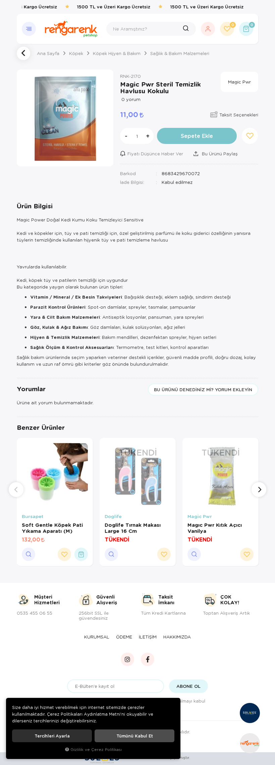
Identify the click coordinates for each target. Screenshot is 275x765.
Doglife (113, 516)
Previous (16, 489)
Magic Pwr (199, 516)
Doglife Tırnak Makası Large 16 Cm (133, 528)
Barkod (128, 173)
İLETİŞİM (148, 637)
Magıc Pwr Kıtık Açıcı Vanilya (214, 528)
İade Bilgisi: (132, 182)
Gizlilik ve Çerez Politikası (96, 749)
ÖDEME (124, 637)
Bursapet (32, 516)
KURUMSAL (96, 637)
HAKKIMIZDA (177, 637)
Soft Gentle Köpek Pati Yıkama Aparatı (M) (52, 528)
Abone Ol (188, 686)
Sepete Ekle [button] (197, 135)
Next (259, 489)
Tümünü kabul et (134, 735)
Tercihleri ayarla (52, 735)
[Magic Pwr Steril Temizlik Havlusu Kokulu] (65, 117)
